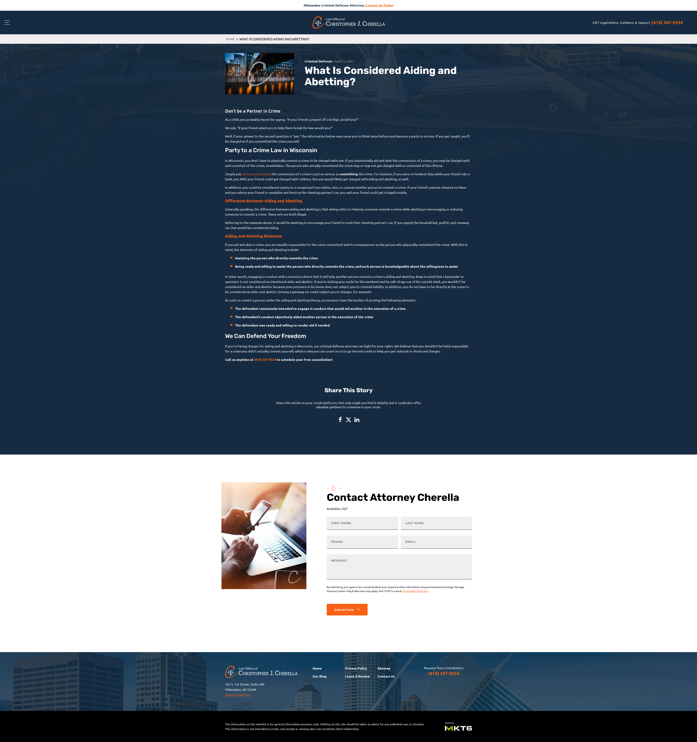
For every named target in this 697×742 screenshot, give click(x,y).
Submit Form (344, 609)
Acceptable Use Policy (415, 591)
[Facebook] (340, 420)
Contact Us (386, 676)
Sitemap (384, 668)
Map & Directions (237, 694)
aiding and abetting (256, 174)
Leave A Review (357, 676)
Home (230, 39)
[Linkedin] (357, 420)
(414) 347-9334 (667, 22)
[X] (348, 420)
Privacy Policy (356, 668)
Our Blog (320, 676)
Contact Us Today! (379, 5)
